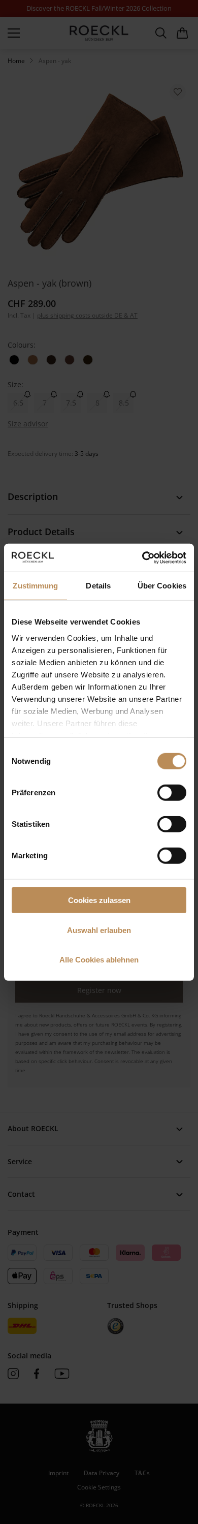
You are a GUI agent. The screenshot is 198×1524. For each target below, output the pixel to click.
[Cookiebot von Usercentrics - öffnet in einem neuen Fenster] (142, 557)
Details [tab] (98, 585)
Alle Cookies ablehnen (99, 959)
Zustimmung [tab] (35, 585)
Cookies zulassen (99, 900)
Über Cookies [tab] (162, 585)
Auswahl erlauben (99, 929)
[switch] (171, 793)
